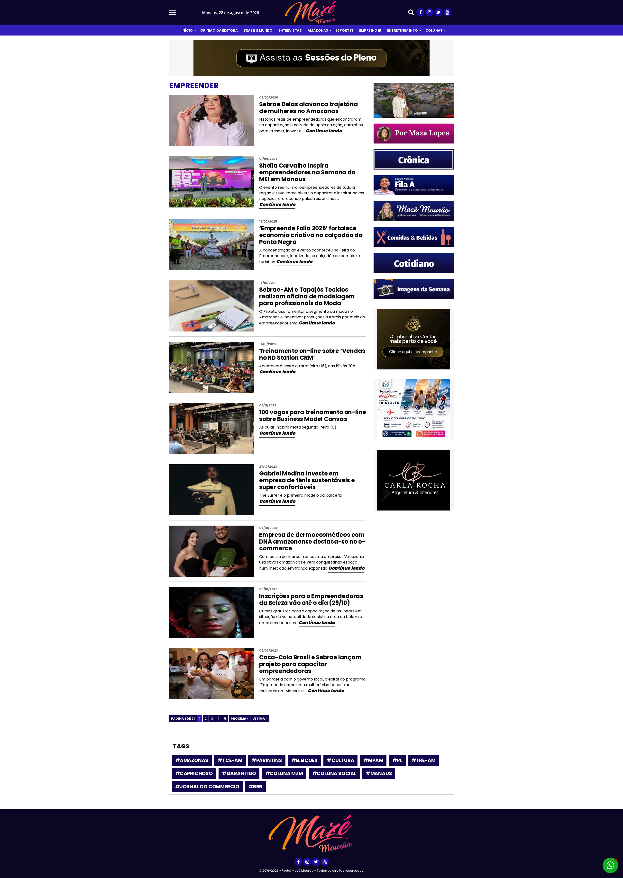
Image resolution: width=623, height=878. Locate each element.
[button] (610, 865)
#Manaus (379, 773)
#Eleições (304, 760)
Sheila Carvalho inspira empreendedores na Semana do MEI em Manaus (307, 172)
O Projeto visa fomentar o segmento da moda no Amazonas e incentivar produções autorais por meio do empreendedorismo (312, 317)
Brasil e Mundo (258, 30)
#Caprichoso (194, 773)
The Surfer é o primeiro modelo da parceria (300, 495)
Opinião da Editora (219, 30)
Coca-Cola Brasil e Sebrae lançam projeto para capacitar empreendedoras (310, 664)
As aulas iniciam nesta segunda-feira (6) (297, 427)
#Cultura (340, 760)
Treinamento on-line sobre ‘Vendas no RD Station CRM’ (312, 354)
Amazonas (318, 30)
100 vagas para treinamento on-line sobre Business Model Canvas (312, 415)
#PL (397, 760)
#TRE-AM (424, 760)
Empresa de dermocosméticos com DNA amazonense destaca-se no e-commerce (312, 541)
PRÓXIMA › (239, 718)
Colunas (433, 30)
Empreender (370, 30)
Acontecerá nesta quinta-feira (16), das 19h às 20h (307, 366)
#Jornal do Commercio (207, 786)
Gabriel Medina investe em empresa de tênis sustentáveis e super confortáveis (307, 480)
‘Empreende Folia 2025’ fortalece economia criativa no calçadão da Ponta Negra (311, 235)
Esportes (344, 30)
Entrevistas (290, 30)
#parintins (267, 760)
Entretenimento (402, 30)
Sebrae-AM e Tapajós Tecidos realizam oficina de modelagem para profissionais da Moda (307, 296)
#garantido (239, 773)
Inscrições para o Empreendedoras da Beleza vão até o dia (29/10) (311, 599)
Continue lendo (324, 131)
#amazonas (191, 760)
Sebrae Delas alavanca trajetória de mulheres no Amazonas (308, 107)
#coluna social (334, 773)
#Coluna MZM (284, 773)
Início (187, 30)
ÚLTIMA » (259, 718)
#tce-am (230, 760)
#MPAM (373, 760)
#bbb (255, 786)
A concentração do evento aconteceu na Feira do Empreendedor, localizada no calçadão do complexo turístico (309, 256)
